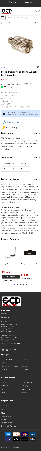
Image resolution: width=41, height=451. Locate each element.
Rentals (24, 366)
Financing (5, 419)
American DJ (26, 389)
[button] (20, 122)
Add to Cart (10, 276)
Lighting (4, 363)
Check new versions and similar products (22, 115)
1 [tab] (14, 284)
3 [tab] (20, 284)
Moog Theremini (7, 264)
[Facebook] (3, 349)
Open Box (25, 359)
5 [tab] (26, 284)
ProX (3, 393)
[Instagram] (7, 349)
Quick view (8, 281)
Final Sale (4, 370)
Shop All (4, 405)
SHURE (4, 382)
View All (25, 393)
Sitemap (25, 370)
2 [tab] (17, 284)
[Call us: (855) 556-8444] (35, 11)
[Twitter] (15, 349)
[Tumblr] (11, 349)
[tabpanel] (10, 263)
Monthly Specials (28, 363)
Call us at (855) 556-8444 (10, 343)
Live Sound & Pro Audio (10, 366)
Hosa (3, 389)
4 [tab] (23, 284)
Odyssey (25, 386)
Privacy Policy (6, 423)
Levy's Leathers (27, 382)
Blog (3, 413)
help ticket (5, 228)
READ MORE (27, 233)
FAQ (2, 410)
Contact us (5, 317)
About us (4, 314)
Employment (6, 416)
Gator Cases (5, 386)
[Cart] (39, 11)
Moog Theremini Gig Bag (29, 264)
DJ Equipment (6, 359)
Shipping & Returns (8, 426)
